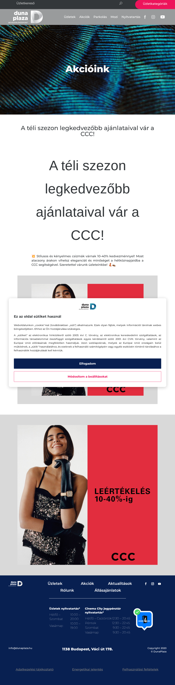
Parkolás (100, 17)
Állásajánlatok (108, 590)
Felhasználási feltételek (140, 669)
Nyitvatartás (131, 17)
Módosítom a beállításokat (87, 376)
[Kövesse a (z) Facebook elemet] (146, 584)
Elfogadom (87, 363)
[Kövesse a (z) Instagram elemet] (152, 584)
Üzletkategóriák (155, 4)
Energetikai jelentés (87, 669)
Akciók (84, 17)
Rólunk (67, 590)
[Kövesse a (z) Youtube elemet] (159, 584)
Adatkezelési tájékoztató (34, 669)
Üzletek (70, 17)
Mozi (114, 17)
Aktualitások (120, 583)
